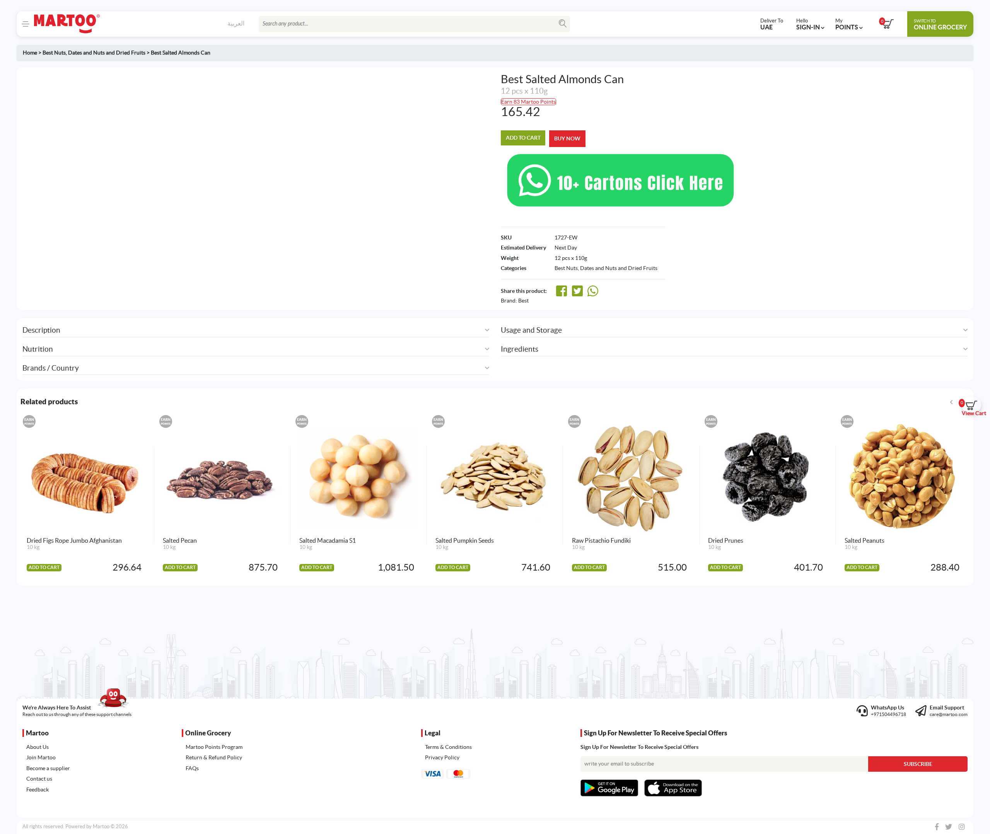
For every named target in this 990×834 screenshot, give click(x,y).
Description (41, 330)
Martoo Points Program (214, 747)
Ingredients (519, 349)
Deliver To (771, 24)
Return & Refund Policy (214, 757)
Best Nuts (54, 53)
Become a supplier (48, 768)
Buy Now (567, 138)
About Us (37, 747)
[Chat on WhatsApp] (620, 179)
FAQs (192, 768)
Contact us (39, 779)
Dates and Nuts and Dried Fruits (106, 53)
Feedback (37, 789)
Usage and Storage (531, 330)
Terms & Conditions (448, 747)
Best (523, 300)
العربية (235, 23)
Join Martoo (41, 757)
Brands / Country (50, 368)
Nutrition (37, 349)
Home (30, 53)
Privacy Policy (442, 757)
